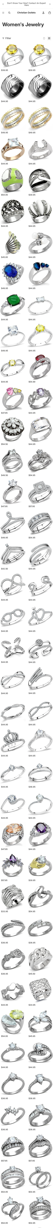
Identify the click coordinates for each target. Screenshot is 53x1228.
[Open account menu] (43, 13)
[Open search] (9, 13)
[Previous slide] (3, 4)
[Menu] (3, 12)
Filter (8, 38)
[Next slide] (50, 4)
